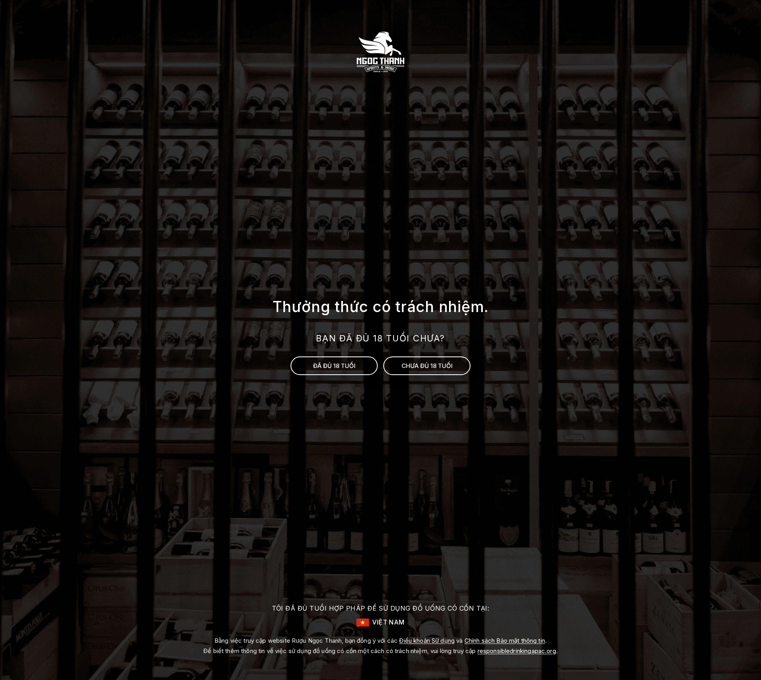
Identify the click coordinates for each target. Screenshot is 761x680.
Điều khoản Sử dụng (427, 640)
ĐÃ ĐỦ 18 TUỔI (334, 366)
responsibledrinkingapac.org (517, 651)
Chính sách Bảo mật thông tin (505, 640)
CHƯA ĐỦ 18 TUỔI (427, 366)
